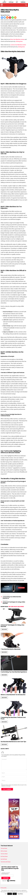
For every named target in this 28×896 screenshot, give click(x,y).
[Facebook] (2, 17)
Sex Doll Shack (4, 859)
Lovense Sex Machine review (18, 44)
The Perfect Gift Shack (5, 861)
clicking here (19, 41)
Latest (4, 2)
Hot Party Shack (4, 856)
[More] (15, 17)
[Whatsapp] (12, 17)
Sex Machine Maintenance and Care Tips (13, 742)
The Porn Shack (4, 853)
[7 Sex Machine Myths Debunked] (14, 640)
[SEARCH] (26, 5)
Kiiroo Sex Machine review (17, 39)
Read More (4, 629)
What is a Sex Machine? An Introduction (13, 695)
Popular (11, 2)
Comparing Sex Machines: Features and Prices (13, 718)
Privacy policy (3, 887)
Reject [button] (14, 893)
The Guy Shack (4, 848)
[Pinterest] (10, 17)
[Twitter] (4, 17)
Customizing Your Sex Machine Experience (14, 672)
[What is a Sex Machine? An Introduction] (14, 685)
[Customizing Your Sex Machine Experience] (14, 663)
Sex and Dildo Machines (16, 606)
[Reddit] (7, 17)
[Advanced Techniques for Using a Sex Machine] (14, 616)
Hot (17, 2)
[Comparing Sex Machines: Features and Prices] (14, 708)
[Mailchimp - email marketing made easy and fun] (8, 881)
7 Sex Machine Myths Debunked (10, 649)
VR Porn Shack (4, 851)
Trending (23, 2)
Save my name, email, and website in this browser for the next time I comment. (14, 785)
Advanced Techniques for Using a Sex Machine (12, 625)
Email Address (5, 873)
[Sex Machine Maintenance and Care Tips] (14, 732)
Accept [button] (9, 893)
